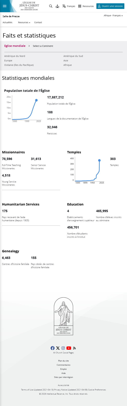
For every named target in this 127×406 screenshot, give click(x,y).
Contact (38, 22)
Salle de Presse (11, 16)
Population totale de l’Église (27, 90)
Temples (74, 152)
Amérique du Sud (73, 56)
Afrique (68, 65)
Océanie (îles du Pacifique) (19, 65)
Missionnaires (13, 152)
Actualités (7, 22)
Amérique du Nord (14, 56)
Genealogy (10, 251)
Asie (66, 60)
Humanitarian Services (20, 204)
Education (75, 204)
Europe (8, 60)
